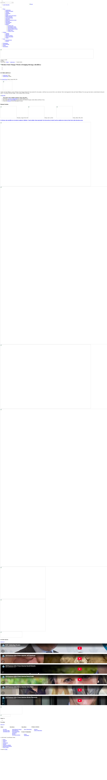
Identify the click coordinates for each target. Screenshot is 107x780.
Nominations (5, 43)
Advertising (14, 732)
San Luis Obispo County (13, 28)
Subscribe (7, 4)
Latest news (12, 62)
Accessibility (5, 742)
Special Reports (6, 44)
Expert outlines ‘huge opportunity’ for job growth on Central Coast (42, 120)
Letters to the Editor (9, 36)
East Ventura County (12, 26)
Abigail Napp (5, 76)
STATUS (9, 100)
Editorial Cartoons (9, 35)
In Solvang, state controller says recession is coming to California (13, 120)
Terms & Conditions (7, 745)
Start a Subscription (28, 729)
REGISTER (15, 98)
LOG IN (9, 98)
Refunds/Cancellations (7, 746)
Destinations (7, 13)
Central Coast (10, 25)
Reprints (7, 41)
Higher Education (8, 16)
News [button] (4, 8)
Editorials (7, 34)
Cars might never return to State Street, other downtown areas (70, 120)
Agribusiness (8, 10)
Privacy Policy (6, 747)
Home (7, 62)
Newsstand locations (16, 734)
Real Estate (7, 21)
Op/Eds (6, 37)
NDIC (6, 749)
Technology (7, 23)
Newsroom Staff (6, 730)
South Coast (10, 30)
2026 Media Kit (15, 730)
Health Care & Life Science (10, 15)
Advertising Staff (6, 731)
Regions (7, 24)
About (4, 741)
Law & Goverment (9, 17)
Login (4, 4)
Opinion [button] (4, 32)
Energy (6, 14)
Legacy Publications (38, 730)
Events (4, 45)
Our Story (5, 729)
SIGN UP (2, 641)
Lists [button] (4, 38)
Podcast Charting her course (10, 20)
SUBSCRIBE (13, 99)
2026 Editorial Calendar (16, 729)
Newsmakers (5, 46)
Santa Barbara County (12, 27)
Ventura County (11, 31)
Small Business (8, 22)
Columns (7, 12)
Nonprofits (7, 18)
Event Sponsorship (16, 731)
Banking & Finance (9, 11)
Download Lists (8, 40)
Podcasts (35, 729)
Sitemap (4, 744)
